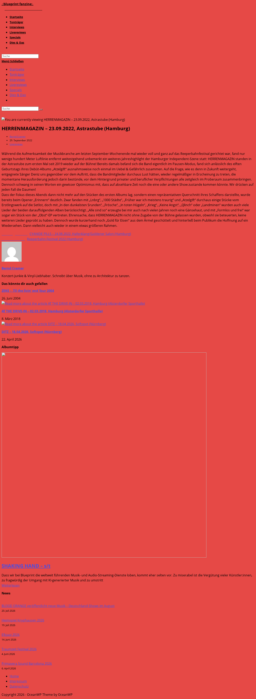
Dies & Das (18, 95)
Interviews (17, 80)
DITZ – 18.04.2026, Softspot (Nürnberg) (32, 332)
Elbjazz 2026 (11, 634)
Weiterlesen (11, 585)
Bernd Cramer (18, 136)
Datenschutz (19, 686)
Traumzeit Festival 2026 (19, 649)
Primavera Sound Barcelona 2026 (27, 663)
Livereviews (18, 85)
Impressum (18, 681)
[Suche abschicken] (41, 109)
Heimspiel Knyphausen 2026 (23, 620)
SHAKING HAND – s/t (26, 565)
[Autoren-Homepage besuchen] (12, 260)
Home (14, 676)
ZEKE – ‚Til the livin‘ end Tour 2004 (28, 290)
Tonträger (17, 74)
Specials (16, 90)
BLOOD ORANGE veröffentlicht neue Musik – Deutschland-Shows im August (58, 606)
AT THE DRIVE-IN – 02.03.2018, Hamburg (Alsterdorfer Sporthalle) (52, 311)
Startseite (17, 69)
